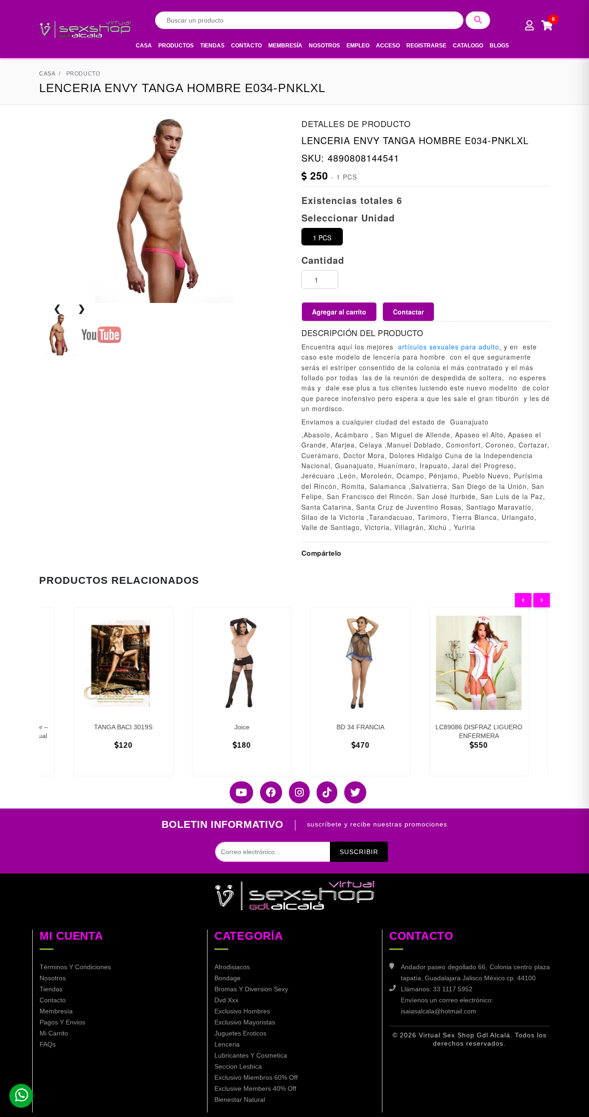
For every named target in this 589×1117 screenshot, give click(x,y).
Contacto (246, 45)
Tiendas (212, 45)
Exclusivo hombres (242, 1011)
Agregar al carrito (339, 311)
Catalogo (468, 45)
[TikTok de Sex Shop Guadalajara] (323, 792)
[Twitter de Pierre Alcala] (351, 792)
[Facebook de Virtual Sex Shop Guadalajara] (267, 792)
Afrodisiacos (232, 967)
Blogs (499, 45)
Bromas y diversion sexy (251, 989)
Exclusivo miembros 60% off (256, 1077)
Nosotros (324, 45)
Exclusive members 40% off (255, 1088)
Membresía (285, 45)
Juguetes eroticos (240, 1033)
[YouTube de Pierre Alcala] (238, 792)
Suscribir (359, 851)
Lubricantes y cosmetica (250, 1055)
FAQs (48, 1044)
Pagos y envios (62, 1022)
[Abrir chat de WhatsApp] (21, 1096)
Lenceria (227, 1044)
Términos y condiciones (75, 967)
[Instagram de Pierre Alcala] (296, 792)
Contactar (408, 311)
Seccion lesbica (238, 1066)
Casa (144, 45)
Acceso (388, 45)
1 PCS (322, 237)
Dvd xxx (226, 1000)
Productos (176, 45)
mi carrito (54, 1033)
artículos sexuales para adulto (448, 346)
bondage (227, 978)
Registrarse (426, 45)
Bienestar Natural (239, 1099)
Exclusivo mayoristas (244, 1022)
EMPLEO (358, 45)
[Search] (478, 20)
